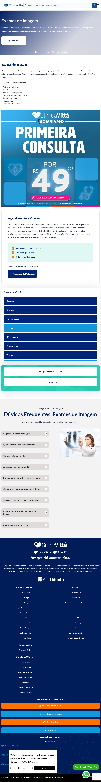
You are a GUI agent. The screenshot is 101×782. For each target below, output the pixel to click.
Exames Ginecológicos (76, 638)
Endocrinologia (25, 633)
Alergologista (25, 593)
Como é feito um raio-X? (14, 456)
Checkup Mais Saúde (25, 687)
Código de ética (50, 722)
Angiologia (25, 598)
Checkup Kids (25, 682)
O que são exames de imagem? (17, 433)
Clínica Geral (25, 623)
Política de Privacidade (30, 762)
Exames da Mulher (75, 618)
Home (36, 52)
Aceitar (45, 768)
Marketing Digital (30, 777)
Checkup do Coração (25, 677)
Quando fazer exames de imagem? (19, 444)
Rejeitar (21, 768)
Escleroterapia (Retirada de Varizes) (76, 603)
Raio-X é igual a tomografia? (16, 525)
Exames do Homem (76, 628)
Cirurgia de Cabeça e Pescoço (25, 608)
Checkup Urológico (25, 692)
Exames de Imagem (76, 623)
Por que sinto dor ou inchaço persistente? (22, 478)
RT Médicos (50, 730)
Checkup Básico (25, 662)
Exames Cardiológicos (76, 613)
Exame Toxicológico (76, 608)
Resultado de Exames (52, 714)
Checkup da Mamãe (25, 667)
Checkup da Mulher (25, 672)
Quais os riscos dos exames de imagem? (21, 500)
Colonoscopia (76, 593)
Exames (45, 52)
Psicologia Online (25, 650)
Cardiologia (25, 603)
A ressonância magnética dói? (16, 467)
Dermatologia (25, 628)
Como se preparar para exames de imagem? (23, 489)
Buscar (94, 5)
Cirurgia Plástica (25, 618)
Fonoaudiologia (25, 638)
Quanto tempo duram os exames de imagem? (19, 512)
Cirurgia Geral (25, 613)
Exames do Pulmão (76, 633)
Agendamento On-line (52, 705)
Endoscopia (76, 598)
